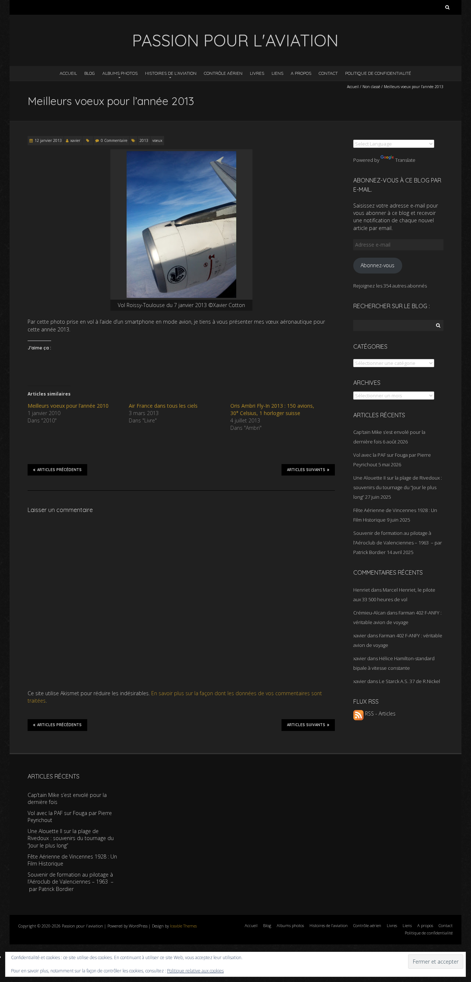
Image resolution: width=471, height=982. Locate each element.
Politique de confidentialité (378, 73)
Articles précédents (59, 469)
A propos (301, 73)
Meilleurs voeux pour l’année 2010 (68, 405)
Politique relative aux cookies (195, 971)
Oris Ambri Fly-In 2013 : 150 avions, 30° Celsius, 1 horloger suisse (272, 409)
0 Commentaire (114, 140)
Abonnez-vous (377, 265)
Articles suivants (306, 469)
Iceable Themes (183, 926)
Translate (405, 160)
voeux (157, 140)
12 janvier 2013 (48, 140)
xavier (75, 140)
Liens (277, 73)
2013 (143, 140)
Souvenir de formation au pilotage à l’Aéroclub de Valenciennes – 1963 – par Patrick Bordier (397, 543)
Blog (89, 73)
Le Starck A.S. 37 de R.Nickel (409, 681)
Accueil (68, 73)
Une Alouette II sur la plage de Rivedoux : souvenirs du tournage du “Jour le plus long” (397, 487)
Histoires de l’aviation (170, 73)
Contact (328, 73)
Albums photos (120, 73)
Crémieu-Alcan (369, 612)
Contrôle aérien (223, 73)
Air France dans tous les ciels (163, 405)
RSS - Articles (380, 713)
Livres (257, 73)
